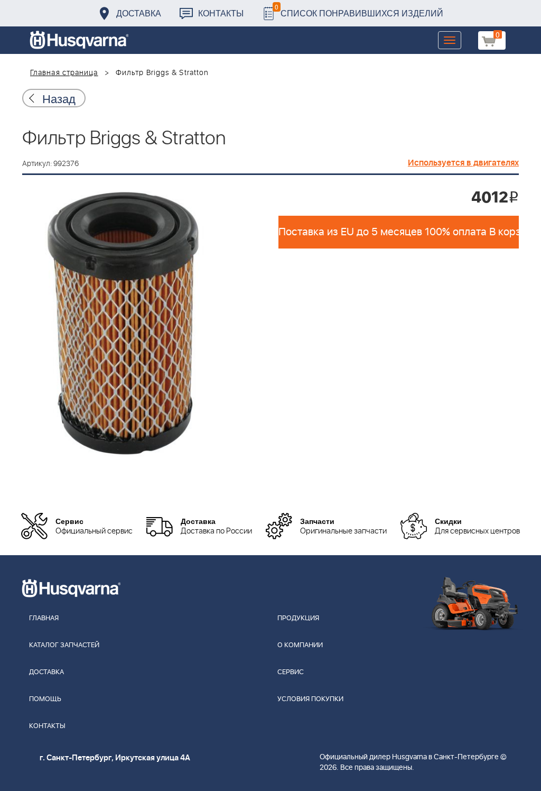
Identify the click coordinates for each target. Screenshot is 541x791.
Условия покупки (310, 699)
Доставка (138, 13)
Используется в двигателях (463, 163)
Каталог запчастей (64, 645)
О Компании (300, 645)
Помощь (45, 699)
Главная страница (64, 73)
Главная (44, 618)
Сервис (290, 672)
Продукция (298, 618)
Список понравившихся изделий (359, 10)
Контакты (221, 13)
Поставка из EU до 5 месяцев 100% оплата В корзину (398, 232)
